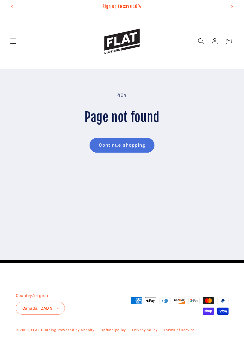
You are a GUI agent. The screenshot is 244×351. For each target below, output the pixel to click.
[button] (13, 41)
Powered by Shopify (76, 330)
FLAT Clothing (44, 330)
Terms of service (179, 330)
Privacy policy (145, 330)
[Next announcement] (232, 6)
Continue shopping (122, 145)
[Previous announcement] (11, 6)
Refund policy (113, 330)
